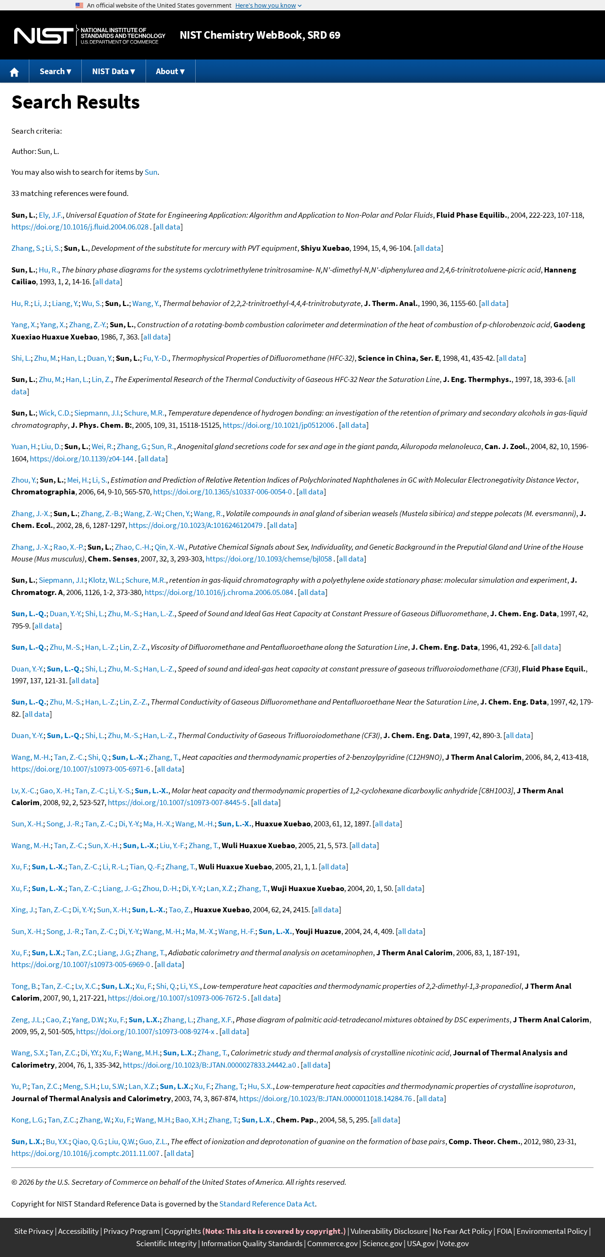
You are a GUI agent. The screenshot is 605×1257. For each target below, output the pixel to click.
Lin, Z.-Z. (133, 647)
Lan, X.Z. (220, 888)
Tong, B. (24, 986)
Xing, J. (23, 909)
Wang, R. (208, 513)
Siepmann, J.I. (97, 413)
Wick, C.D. (55, 413)
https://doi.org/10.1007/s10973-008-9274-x (145, 1031)
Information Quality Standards (251, 1243)
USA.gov (421, 1243)
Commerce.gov (332, 1243)
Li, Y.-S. (120, 790)
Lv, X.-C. (23, 790)
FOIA (504, 1231)
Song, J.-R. (63, 823)
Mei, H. (78, 480)
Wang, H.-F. (236, 931)
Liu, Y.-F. (172, 845)
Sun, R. (162, 446)
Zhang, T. (164, 757)
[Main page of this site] (14, 71)
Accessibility (78, 1231)
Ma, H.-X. (157, 823)
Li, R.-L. (114, 866)
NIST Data (110, 71)
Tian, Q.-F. (146, 866)
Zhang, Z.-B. (101, 513)
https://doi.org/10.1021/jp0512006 (278, 425)
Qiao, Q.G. (88, 1141)
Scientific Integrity (166, 1243)
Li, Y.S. (190, 986)
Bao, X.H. (190, 1119)
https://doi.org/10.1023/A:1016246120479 (195, 525)
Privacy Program (132, 1231)
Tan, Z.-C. (69, 757)
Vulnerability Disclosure (389, 1231)
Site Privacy (33, 1231)
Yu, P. (19, 1086)
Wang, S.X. (28, 1052)
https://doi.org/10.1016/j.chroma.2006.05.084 (219, 592)
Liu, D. (51, 446)
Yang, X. (24, 324)
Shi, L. (21, 358)
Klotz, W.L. (105, 580)
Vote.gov (454, 1243)
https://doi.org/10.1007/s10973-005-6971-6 (80, 769)
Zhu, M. (46, 358)
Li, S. (52, 248)
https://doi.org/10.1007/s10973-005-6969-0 (80, 964)
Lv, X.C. (86, 986)
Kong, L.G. (27, 1119)
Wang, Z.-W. (143, 513)
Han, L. (72, 358)
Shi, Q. (98, 757)
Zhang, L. (178, 1019)
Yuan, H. (24, 446)
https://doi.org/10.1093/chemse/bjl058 (269, 558)
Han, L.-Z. (158, 613)
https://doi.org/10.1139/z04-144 (81, 458)
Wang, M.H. (141, 1052)
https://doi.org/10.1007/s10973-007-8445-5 (177, 802)
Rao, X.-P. (68, 547)
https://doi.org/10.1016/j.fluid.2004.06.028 (79, 226)
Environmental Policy (552, 1231)
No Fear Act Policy (462, 1231)
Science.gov (382, 1243)
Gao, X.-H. (56, 790)
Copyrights (182, 1231)
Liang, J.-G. (121, 888)
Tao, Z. (179, 909)
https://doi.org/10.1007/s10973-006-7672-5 (177, 998)
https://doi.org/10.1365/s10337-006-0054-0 (222, 491)
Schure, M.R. (144, 413)
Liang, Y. (65, 303)
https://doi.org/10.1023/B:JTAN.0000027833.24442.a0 (209, 1065)
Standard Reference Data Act (267, 1203)
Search (52, 71)
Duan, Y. (99, 358)
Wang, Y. (145, 303)
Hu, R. (48, 269)
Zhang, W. (95, 1119)
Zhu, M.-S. (124, 613)
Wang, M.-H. (31, 757)
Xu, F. (19, 866)
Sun (151, 172)
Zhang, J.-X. (30, 513)
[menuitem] (14, 71)
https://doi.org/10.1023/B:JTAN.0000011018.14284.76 (325, 1098)
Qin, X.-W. (170, 547)
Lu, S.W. (113, 1086)
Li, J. (41, 303)
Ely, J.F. (50, 215)
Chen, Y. (177, 513)
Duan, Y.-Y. (66, 613)
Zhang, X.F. (215, 1019)
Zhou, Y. (23, 480)
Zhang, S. (26, 248)
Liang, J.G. (115, 952)
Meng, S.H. (80, 1086)
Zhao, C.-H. (133, 547)
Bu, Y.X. (57, 1141)
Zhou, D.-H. (160, 888)
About (167, 71)
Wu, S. (92, 303)
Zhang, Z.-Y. (87, 324)
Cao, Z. (57, 1019)
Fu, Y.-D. (155, 358)
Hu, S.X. (260, 1086)
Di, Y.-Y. (129, 823)
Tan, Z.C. (80, 952)
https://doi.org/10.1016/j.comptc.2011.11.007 (85, 1153)
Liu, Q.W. (122, 1141)
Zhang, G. (132, 446)
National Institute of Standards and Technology (89, 35)
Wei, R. (102, 446)
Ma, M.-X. (200, 931)
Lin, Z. (101, 379)
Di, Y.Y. (90, 1052)
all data (168, 226)
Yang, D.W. (88, 1019)
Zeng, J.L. (27, 1019)
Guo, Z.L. (153, 1141)
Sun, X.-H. (27, 823)
